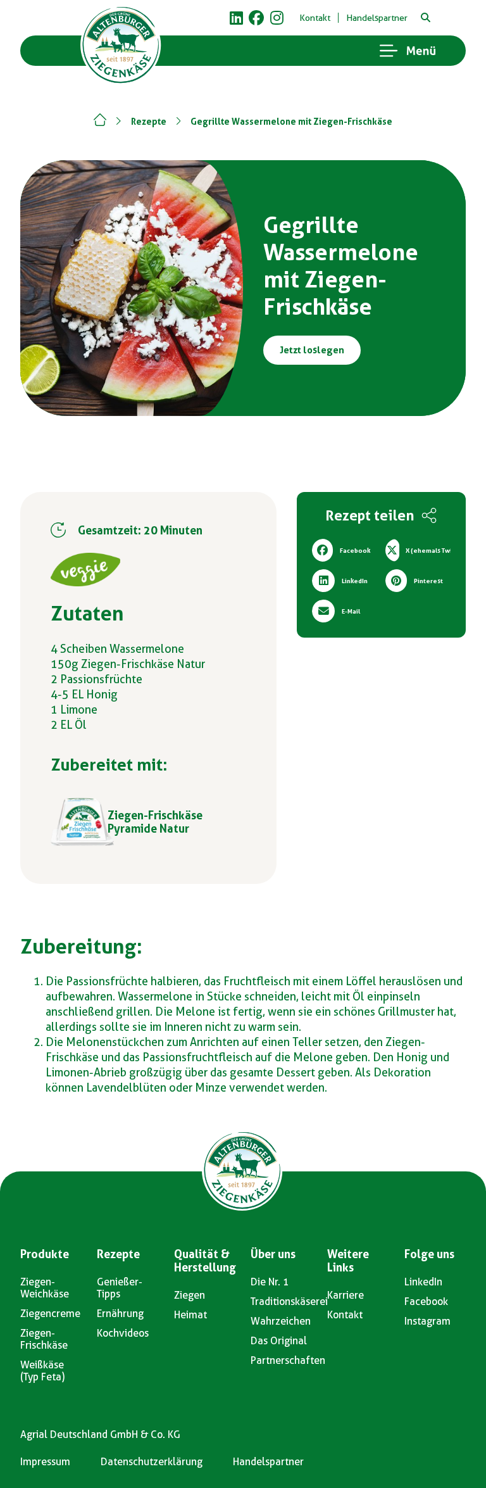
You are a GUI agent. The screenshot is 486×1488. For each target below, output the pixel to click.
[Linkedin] (236, 17)
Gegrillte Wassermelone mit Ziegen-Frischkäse (291, 122)
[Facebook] (256, 17)
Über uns (273, 1254)
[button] (425, 18)
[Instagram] (276, 17)
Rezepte (148, 122)
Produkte (44, 1254)
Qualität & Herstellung (205, 1260)
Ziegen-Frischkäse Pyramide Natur (155, 822)
